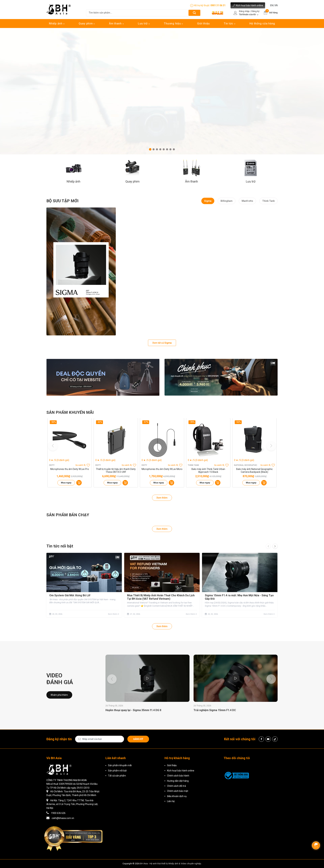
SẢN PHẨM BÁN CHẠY (67, 515)
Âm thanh (116, 23)
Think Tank (268, 201)
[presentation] (268, 546)
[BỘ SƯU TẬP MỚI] (81, 271)
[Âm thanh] (191, 167)
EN (271, 5)
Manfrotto (247, 201)
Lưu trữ (143, 23)
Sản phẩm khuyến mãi (120, 765)
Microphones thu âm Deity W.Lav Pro (69, 469)
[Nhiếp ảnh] (73, 167)
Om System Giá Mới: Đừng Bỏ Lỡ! (69, 595)
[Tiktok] (275, 739)
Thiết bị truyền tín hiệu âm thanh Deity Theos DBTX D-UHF (116, 470)
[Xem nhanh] (69, 440)
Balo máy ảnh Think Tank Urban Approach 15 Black (208, 470)
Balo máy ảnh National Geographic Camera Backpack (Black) (254, 470)
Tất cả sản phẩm (117, 775)
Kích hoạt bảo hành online (249, 5)
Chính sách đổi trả (176, 786)
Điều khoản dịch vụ (177, 796)
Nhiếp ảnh (56, 23)
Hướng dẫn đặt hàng (178, 781)
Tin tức (229, 23)
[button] (150, 149)
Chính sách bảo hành (178, 775)
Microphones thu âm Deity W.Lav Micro (162, 469)
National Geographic (245, 465)
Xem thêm (162, 497)
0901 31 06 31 (217, 5)
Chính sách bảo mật (177, 791)
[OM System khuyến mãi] (221, 377)
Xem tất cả (162, 342)
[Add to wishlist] (88, 465)
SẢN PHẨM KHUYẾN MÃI (70, 412)
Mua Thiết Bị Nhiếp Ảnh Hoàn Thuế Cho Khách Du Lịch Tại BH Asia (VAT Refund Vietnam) (161, 597)
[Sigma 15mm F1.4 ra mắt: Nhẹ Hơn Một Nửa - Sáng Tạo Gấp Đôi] (239, 572)
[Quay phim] (132, 167)
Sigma (207, 201)
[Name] (194, 13)
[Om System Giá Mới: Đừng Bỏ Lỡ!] (84, 572)
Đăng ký (138, 739)
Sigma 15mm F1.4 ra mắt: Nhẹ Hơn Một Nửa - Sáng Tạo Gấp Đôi (239, 597)
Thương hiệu (173, 23)
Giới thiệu (203, 23)
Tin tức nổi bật (59, 546)
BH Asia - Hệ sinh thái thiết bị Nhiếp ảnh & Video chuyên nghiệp (170, 863)
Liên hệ (170, 801)
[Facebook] (261, 739)
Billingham (227, 201)
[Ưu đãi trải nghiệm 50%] (102, 377)
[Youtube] (268, 739)
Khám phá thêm (59, 695)
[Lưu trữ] (250, 167)
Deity (52, 465)
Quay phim (86, 23)
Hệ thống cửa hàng (262, 23)
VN (276, 5)
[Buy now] (79, 482)
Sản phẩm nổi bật (117, 770)
